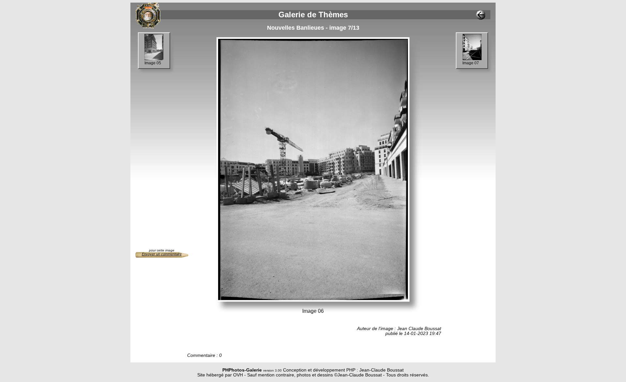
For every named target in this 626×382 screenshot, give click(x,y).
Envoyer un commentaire (162, 254)
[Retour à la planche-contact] (480, 18)
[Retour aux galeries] (148, 27)
